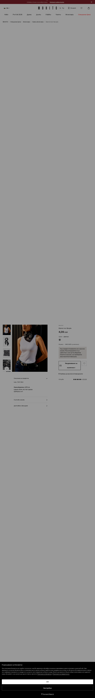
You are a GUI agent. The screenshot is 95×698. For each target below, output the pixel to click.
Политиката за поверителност (61, 674)
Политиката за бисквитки (44, 674)
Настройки (47, 688)
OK (47, 682)
